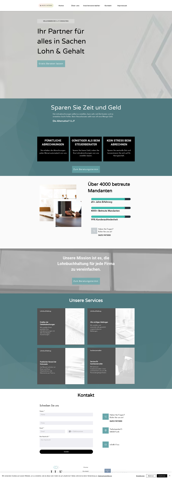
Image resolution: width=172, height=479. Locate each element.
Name (42, 411)
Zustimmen (162, 476)
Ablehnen (151, 476)
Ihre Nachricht (44, 436)
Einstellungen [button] (140, 476)
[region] (60, 326)
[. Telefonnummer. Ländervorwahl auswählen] (71, 431)
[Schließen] (169, 475)
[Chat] (94, 231)
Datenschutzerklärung (105, 476)
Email (42, 428)
